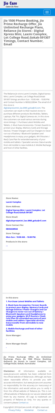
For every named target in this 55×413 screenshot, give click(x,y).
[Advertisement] (27, 69)
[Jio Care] (21, 3)
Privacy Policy (14, 410)
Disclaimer (29, 410)
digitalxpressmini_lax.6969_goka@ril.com (22, 107)
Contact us (23, 402)
